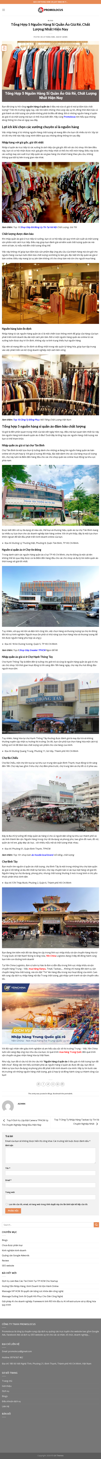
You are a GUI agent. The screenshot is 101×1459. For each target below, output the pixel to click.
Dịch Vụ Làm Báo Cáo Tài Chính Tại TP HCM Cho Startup (30, 1281)
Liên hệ (5, 1406)
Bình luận (9, 1145)
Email (8, 1180)
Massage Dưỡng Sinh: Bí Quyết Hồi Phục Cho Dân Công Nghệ (32, 1296)
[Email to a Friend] (53, 1084)
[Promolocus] (50, 10)
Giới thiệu (6, 1386)
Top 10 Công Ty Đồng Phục (26, 419)
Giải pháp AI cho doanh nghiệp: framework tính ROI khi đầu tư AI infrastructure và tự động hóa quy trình (49, 1303)
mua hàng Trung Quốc (70, 1052)
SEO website (8, 1265)
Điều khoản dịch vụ (11, 1401)
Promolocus (70, 116)
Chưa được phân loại (12, 1245)
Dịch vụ (5, 1391)
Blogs (50, 20)
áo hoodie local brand (42, 854)
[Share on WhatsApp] (38, 1084)
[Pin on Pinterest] (57, 1084)
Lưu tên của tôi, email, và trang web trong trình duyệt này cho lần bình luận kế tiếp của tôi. (48, 1204)
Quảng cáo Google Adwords (15, 1255)
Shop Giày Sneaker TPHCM (32, 650)
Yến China (51, 955)
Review (5, 1260)
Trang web (10, 1192)
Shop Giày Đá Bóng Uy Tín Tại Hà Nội (38, 227)
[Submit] (96, 1224)
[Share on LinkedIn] (62, 1084)
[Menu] (3, 10)
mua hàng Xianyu (37, 968)
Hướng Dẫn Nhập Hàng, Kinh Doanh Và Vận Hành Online (30, 1286)
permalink (68, 1093)
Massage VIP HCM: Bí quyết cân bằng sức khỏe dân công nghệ (32, 1291)
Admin (64, 37)
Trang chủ (7, 1380)
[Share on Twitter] (48, 1084)
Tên (7, 1168)
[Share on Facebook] (43, 1084)
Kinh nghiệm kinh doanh (14, 1250)
